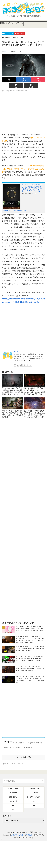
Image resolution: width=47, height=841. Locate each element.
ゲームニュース (8, 33)
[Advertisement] (23, 520)
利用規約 (29, 835)
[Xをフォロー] (15, 365)
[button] (16, 85)
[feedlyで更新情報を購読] (27, 365)
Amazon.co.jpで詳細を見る (14, 210)
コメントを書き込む (23, 757)
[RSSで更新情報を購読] (30, 365)
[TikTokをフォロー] (21, 365)
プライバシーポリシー (18, 835)
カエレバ (33, 193)
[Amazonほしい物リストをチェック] (24, 365)
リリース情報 (20, 33)
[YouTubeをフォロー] (18, 365)
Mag (5, 51)
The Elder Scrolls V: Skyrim (14, 37)
